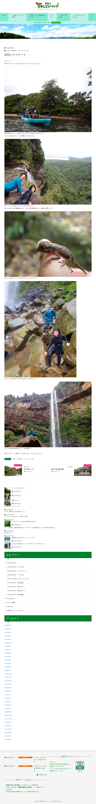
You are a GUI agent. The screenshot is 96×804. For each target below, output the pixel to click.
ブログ (91, 17)
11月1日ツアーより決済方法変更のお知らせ (24, 521)
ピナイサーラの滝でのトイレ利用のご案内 (16, 516)
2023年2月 (7, 708)
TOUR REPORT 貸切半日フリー (16, 590)
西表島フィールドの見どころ (15, 610)
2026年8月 (7, 625)
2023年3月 (7, 705)
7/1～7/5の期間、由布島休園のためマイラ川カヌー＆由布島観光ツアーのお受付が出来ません (29, 527)
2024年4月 (7, 660)
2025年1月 (7, 639)
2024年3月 (7, 663)
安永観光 (9, 789)
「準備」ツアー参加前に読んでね (37, 16)
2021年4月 (7, 739)
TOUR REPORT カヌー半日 (15, 567)
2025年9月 (7, 632)
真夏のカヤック (16, 500)
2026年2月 (7, 629)
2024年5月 (7, 656)
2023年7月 (7, 691)
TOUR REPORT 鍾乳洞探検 (15, 594)
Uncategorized (11, 598)
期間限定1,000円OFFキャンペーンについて (23, 537)
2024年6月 (7, 653)
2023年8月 (7, 688)
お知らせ (10, 606)
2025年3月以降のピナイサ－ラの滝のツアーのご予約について (29, 543)
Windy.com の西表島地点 (32, 785)
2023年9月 (7, 684)
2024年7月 (7, 649)
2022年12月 (8, 715)
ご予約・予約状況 (63, 16)
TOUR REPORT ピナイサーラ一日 (17, 50)
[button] (42, 775)
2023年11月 (8, 677)
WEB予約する (56, 22)
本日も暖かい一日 (29, 469)
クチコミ (51, 16)
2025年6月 (7, 636)
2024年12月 (8, 643)
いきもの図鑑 (11, 602)
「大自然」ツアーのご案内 (17, 16)
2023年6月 (7, 694)
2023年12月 (8, 674)
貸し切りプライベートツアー (12, 506)
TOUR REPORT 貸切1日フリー (16, 586)
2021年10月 (8, 729)
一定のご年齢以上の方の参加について (14, 511)
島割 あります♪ (8, 532)
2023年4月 (7, 701)
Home (4, 15)
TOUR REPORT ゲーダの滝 (15, 575)
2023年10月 (8, 681)
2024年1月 (7, 670)
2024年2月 (7, 667)
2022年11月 (8, 719)
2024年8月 (7, 646)
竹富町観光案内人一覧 (32, 791)
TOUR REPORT (11, 563)
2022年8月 (7, 726)
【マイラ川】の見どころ (18, 488)
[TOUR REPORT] (13, 470)
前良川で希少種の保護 (57, 469)
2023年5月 (7, 698)
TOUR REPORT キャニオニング (16, 571)
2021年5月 (7, 736)
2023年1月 (7, 712)
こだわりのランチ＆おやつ (79, 16)
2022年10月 (8, 722)
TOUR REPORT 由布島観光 (15, 582)
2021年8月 (7, 732)
